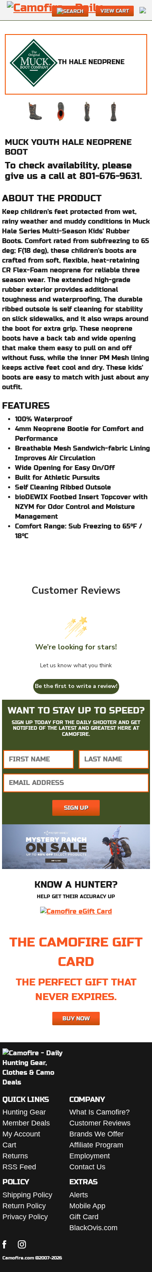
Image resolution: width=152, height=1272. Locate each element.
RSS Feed (19, 1167)
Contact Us (87, 1167)
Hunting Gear (24, 1112)
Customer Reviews (100, 1123)
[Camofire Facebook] (4, 1244)
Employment (89, 1156)
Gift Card (83, 1217)
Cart (9, 1145)
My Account (21, 1134)
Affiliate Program (96, 1145)
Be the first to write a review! (76, 686)
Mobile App (87, 1206)
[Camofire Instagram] (22, 1244)
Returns (15, 1156)
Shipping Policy (27, 1195)
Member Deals (26, 1123)
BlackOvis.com (93, 1228)
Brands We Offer (96, 1134)
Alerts (78, 1195)
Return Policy (24, 1206)
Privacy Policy (25, 1217)
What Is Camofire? (99, 1112)
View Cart (115, 11)
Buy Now (76, 1018)
